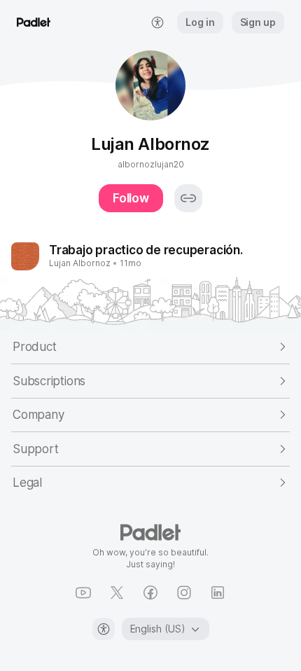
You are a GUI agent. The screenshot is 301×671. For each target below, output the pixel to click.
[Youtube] (83, 592)
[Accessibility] (103, 629)
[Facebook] (150, 592)
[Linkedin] (217, 592)
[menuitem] (157, 22)
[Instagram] (184, 592)
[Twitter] (116, 592)
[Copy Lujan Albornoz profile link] (188, 198)
